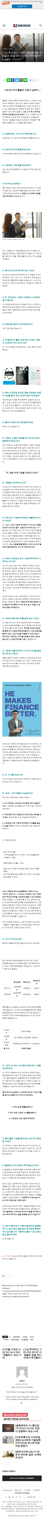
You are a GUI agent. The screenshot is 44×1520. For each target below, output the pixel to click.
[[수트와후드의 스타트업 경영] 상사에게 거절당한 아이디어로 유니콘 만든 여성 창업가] (8, 1440)
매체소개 (17, 1490)
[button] (22, 4)
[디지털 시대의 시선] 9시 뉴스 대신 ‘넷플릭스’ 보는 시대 (11, 1353)
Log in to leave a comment (22, 1478)
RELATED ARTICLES (15, 1415)
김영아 (7, 59)
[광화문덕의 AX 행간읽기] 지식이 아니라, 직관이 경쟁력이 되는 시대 (27, 1428)
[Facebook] (22, 1403)
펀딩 (32, 1339)
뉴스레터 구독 (22, 6)
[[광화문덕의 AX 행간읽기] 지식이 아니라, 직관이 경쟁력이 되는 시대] (8, 1428)
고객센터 (36, 1490)
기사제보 (27, 1490)
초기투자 (6, 1339)
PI (10, 1337)
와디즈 (32, 1337)
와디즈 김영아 (7, 1256)
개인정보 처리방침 (22, 1493)
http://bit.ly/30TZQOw (22, 1384)
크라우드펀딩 (15, 1339)
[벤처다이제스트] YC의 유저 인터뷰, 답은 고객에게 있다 (28, 1454)
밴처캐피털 (16, 1337)
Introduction (7, 1490)
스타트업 (4, 49)
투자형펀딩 (24, 1339)
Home (3, 31)
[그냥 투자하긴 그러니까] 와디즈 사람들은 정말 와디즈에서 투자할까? (32, 1353)
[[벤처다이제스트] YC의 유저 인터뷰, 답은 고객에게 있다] (8, 1454)
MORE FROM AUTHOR (16, 1419)
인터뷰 (11, 49)
